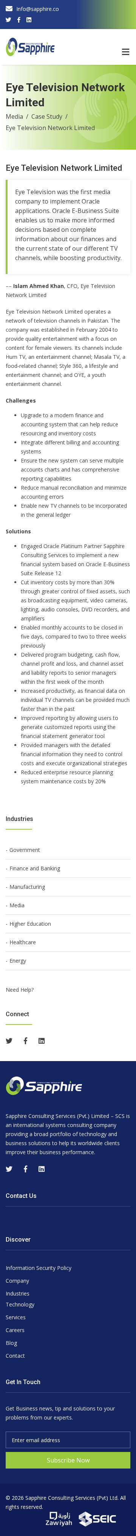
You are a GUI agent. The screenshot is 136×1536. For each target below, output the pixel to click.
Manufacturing (27, 886)
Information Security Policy (38, 1267)
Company (17, 1280)
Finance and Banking (34, 868)
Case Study (46, 116)
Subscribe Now (68, 1460)
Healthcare (22, 942)
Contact (15, 1355)
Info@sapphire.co (37, 8)
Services (16, 1317)
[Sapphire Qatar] (59, 1518)
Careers (15, 1330)
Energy (17, 960)
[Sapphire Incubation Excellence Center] (97, 1518)
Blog (11, 1342)
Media (14, 116)
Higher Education (30, 923)
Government (24, 849)
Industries (17, 1293)
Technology (20, 1304)
